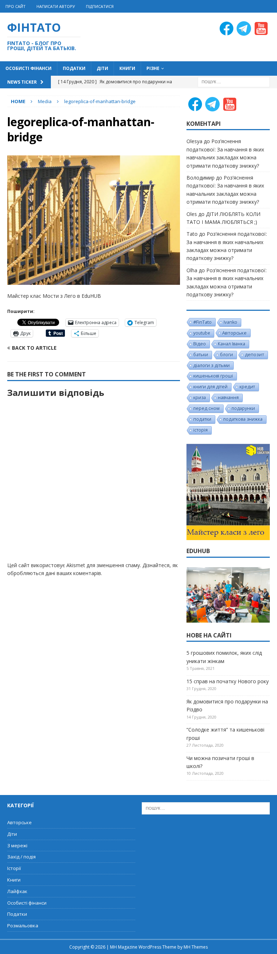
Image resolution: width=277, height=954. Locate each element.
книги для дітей (210, 387)
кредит (247, 387)
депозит (254, 355)
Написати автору (55, 6)
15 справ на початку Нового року (227, 681)
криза (199, 397)
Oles (191, 214)
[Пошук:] (234, 81)
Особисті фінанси (28, 68)
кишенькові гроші (213, 376)
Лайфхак (17, 891)
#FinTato (202, 322)
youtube (201, 333)
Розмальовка (22, 925)
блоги (226, 355)
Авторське (234, 333)
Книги (127, 68)
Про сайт (15, 6)
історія (200, 430)
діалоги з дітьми (211, 365)
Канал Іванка (231, 344)
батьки (200, 355)
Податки (74, 68)
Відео (199, 344)
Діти (102, 68)
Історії (14, 868)
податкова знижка (243, 419)
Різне (152, 68)
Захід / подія (21, 856)
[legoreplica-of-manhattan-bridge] (93, 280)
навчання (228, 397)
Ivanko (230, 322)
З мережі (17, 845)
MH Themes (196, 947)
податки (202, 419)
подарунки (243, 408)
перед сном (206, 408)
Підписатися (100, 6)
